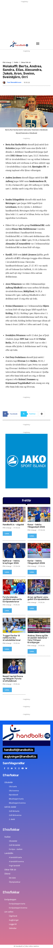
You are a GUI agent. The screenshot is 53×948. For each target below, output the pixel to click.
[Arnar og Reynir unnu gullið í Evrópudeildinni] (39, 586)
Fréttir (16, 62)
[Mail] (12, 768)
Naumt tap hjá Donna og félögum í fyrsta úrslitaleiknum (13, 678)
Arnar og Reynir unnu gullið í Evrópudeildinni (38, 598)
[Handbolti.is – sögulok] (14, 514)
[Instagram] (8, 768)
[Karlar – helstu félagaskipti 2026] (39, 550)
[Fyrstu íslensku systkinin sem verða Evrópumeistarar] (14, 586)
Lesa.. (7, 534)
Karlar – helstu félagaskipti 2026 (36, 562)
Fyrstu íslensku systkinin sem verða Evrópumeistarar (12, 599)
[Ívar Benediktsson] (5, 82)
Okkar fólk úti (26, 62)
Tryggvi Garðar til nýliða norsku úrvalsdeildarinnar (12, 638)
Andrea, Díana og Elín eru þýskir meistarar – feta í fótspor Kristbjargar (38, 639)
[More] (42, 414)
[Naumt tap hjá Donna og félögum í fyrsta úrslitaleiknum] (14, 666)
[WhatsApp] (19, 768)
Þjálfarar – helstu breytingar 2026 (11, 562)
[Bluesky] (26, 768)
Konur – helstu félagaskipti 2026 (36, 525)
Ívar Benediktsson (14, 82)
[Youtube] (22, 768)
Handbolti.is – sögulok (13, 524)
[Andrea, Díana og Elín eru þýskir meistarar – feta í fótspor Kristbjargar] (39, 625)
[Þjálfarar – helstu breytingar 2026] (14, 550)
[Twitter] (15, 768)
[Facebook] (4, 768)
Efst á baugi (7, 62)
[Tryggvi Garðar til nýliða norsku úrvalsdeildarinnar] (14, 625)
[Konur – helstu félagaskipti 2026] (39, 514)
